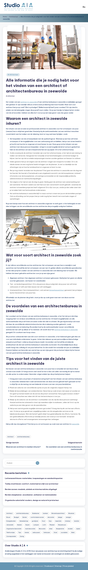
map (60, 566)
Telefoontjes (10, 532)
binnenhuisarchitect (56, 290)
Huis (50, 521)
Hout (43, 521)
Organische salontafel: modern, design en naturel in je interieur (32, 500)
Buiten (25, 517)
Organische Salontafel (13, 528)
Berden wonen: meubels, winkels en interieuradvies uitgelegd (31, 489)
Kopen (27, 525)
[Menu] (84, 7)
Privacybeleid (68, 566)
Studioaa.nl (49, 566)
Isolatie (76, 521)
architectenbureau (23, 437)
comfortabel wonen (37, 517)
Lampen (36, 525)
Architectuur (13, 75)
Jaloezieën (9, 525)
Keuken (19, 525)
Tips (19, 532)
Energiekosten (11, 521)
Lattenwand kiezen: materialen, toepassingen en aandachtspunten (34, 478)
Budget (16, 517)
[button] (37, 463)
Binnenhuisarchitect (58, 513)
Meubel (52, 525)
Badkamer (35, 513)
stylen (78, 528)
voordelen (64, 532)
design (60, 517)
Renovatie (42, 528)
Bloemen (71, 513)
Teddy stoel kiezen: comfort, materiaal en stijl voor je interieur (31, 484)
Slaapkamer (60, 528)
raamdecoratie (30, 528)
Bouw (8, 517)
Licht (44, 525)
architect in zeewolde (29, 102)
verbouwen (36, 532)
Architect (10, 437)
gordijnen (35, 521)
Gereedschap (23, 521)
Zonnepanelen (11, 536)
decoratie (51, 517)
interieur (67, 521)
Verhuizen (47, 532)
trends (27, 532)
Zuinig (22, 536)
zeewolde (75, 424)
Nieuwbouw (62, 525)
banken (45, 513)
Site (56, 566)
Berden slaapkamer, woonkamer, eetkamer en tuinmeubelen (30, 495)
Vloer (55, 532)
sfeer (50, 528)
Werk (72, 532)
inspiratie (58, 521)
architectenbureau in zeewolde (66, 330)
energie (68, 517)
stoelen (70, 528)
